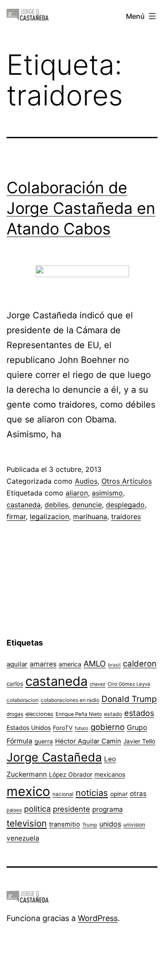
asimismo (107, 492)
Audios (86, 481)
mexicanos (109, 774)
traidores (126, 516)
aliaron (77, 492)
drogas (15, 714)
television (27, 823)
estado (113, 714)
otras (138, 793)
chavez (97, 684)
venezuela (23, 838)
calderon (140, 664)
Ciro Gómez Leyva (129, 684)
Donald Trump (129, 699)
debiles (56, 504)
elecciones (39, 714)
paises (14, 810)
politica (37, 808)
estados (139, 713)
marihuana (90, 516)
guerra (44, 741)
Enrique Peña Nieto (79, 714)
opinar (119, 793)
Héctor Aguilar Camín (88, 741)
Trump (89, 825)
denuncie (87, 504)
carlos (15, 683)
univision (134, 824)
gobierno (108, 727)
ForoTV (63, 727)
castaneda (24, 504)
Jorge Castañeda (54, 757)
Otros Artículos (126, 481)
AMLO (95, 663)
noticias (92, 793)
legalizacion (49, 516)
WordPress (98, 918)
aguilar (17, 664)
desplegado (125, 504)
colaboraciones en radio (70, 700)
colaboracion (22, 700)
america (70, 664)
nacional (62, 794)
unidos (110, 824)
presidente (71, 809)
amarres (43, 664)
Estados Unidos (29, 727)
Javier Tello (139, 741)
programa (107, 809)
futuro (81, 728)
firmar (16, 516)
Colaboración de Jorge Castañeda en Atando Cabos (81, 208)
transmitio (64, 824)
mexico (28, 791)
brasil (114, 665)
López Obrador (70, 774)
